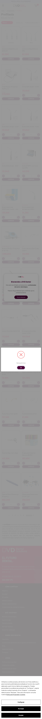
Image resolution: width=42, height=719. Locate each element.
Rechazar (21, 709)
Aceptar (21, 715)
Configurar (21, 702)
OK (21, 368)
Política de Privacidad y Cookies (15, 694)
